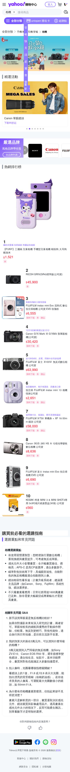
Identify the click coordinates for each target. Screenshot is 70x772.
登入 (50, 4)
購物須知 (46, 758)
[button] (28, 68)
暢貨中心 (25, 35)
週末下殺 (25, 69)
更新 (58, 750)
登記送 (25, 28)
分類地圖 (46, 766)
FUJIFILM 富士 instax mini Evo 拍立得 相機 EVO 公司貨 (46, 473)
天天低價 (25, 48)
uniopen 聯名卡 (40, 21)
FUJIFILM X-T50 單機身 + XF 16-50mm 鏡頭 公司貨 (46, 419)
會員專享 (25, 75)
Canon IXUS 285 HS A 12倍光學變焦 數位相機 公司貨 (46, 445)
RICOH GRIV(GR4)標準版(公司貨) (44, 274)
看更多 (25, 89)
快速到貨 (25, 42)
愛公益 (25, 82)
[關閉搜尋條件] (14, 12)
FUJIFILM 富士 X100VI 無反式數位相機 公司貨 (46, 363)
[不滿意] (30, 728)
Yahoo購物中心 (22, 4)
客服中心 (21, 758)
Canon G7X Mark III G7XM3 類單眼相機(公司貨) (46, 335)
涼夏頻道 (25, 55)
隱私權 (35, 766)
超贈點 (63, 21)
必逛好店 (25, 62)
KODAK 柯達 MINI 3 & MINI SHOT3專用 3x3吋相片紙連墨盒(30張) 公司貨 (46, 501)
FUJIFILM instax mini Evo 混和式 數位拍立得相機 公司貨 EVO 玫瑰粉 (46, 307)
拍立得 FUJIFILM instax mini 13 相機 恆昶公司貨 (46, 391)
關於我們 (34, 758)
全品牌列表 (12, 154)
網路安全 (23, 766)
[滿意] (40, 728)
